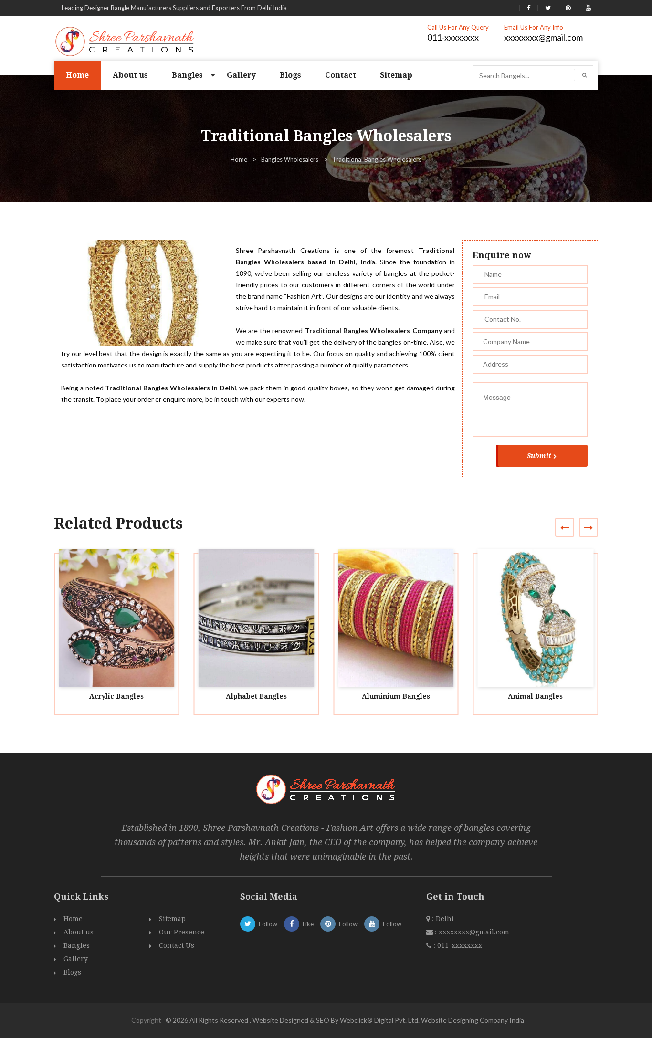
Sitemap (396, 75)
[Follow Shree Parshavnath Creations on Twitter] (548, 7)
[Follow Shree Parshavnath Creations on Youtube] (588, 7)
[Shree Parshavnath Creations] (125, 40)
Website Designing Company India (472, 1020)
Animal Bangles (535, 696)
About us (130, 75)
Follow (268, 924)
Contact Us (176, 945)
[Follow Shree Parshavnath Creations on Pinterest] (568, 7)
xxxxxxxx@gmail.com (543, 37)
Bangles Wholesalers (289, 159)
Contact (340, 75)
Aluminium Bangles (396, 696)
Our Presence (181, 932)
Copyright (146, 1020)
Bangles (187, 75)
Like (308, 924)
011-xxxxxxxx (453, 37)
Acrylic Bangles (116, 696)
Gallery (241, 75)
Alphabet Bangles (256, 696)
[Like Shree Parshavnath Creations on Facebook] (528, 7)
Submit (539, 456)
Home (77, 75)
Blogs (290, 75)
